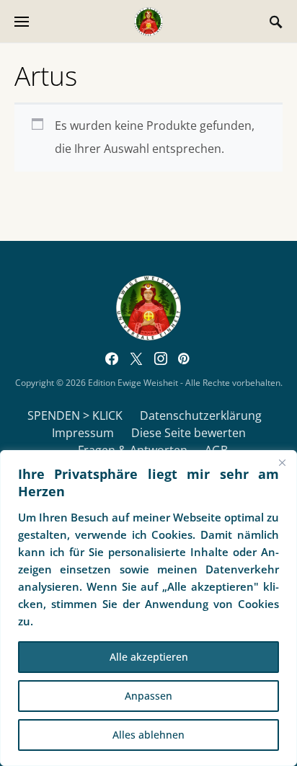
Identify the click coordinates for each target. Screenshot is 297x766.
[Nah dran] (282, 462)
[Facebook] (111, 358)
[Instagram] (160, 358)
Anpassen (148, 696)
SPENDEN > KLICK (75, 415)
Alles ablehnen (148, 734)
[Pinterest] (183, 358)
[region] (148, 608)
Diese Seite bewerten (188, 433)
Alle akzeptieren (149, 657)
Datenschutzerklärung (201, 415)
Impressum (83, 433)
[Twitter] (136, 358)
